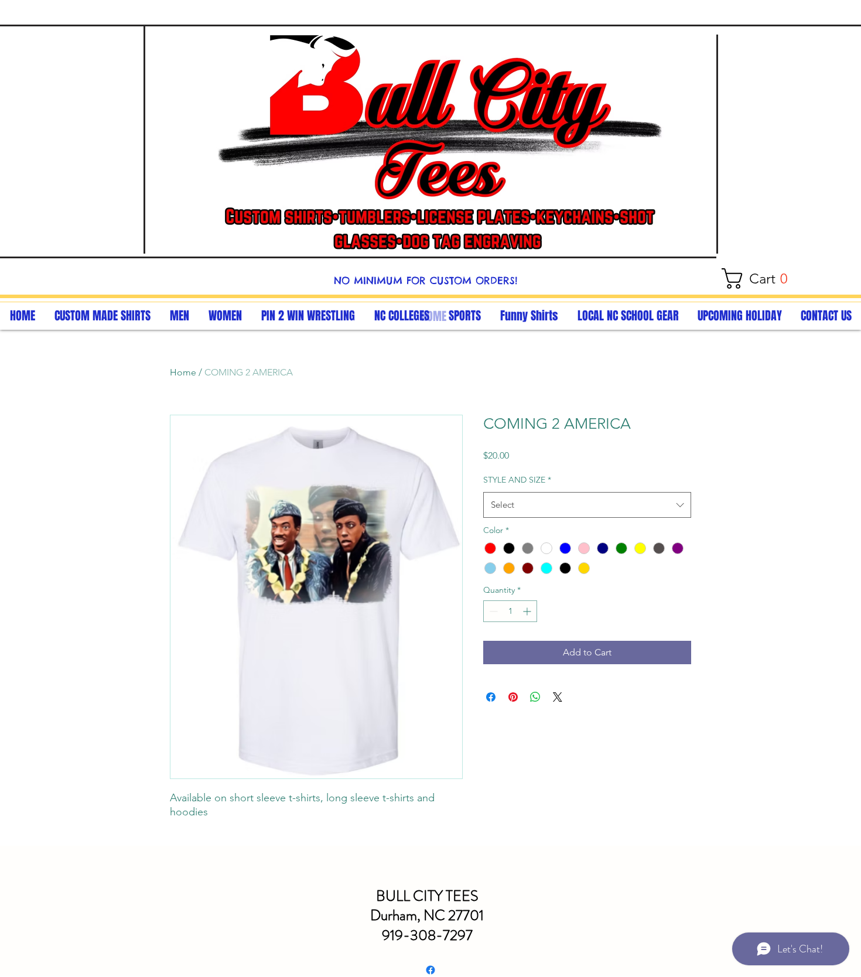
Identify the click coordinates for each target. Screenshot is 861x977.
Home (183, 372)
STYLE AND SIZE (517, 479)
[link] (760, 278)
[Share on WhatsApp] (535, 697)
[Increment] (528, 611)
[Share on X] (558, 697)
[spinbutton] (510, 611)
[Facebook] (430, 970)
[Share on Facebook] (491, 697)
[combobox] (587, 505)
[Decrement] (492, 611)
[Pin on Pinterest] (513, 697)
